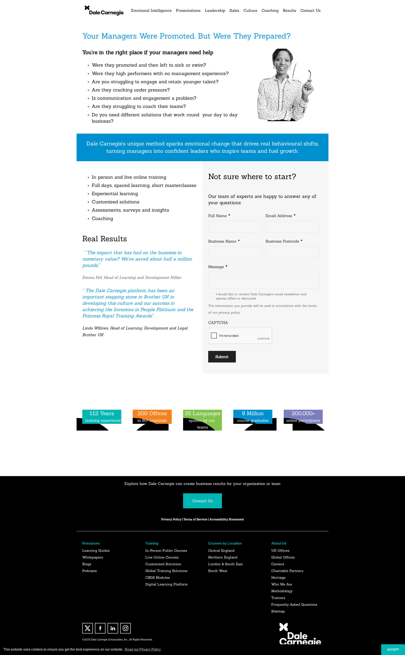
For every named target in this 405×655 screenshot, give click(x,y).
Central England (221, 550)
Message (217, 266)
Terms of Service (195, 519)
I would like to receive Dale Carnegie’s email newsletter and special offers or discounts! (261, 296)
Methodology (282, 591)
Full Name (219, 215)
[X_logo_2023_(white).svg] (87, 628)
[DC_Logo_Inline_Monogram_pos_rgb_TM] (104, 10)
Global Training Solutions (166, 571)
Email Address (280, 215)
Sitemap (278, 611)
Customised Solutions (163, 564)
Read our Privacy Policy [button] (143, 649)
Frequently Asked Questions (294, 604)
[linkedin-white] (113, 628)
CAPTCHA (218, 322)
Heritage (278, 577)
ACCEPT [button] (393, 649)
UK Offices (280, 550)
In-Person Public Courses (166, 550)
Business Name (223, 241)
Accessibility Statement (226, 519)
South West (217, 571)
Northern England (223, 557)
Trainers (278, 598)
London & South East (225, 564)
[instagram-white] (125, 628)
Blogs (86, 564)
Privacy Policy (171, 519)
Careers (277, 564)
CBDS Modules (157, 577)
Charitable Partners (287, 571)
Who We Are (281, 584)
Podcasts (89, 571)
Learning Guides (96, 550)
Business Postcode (284, 241)
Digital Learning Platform (166, 584)
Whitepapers (92, 557)
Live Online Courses (162, 557)
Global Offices (283, 557)
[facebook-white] (100, 628)
